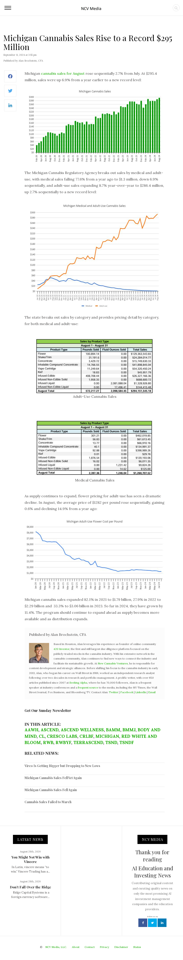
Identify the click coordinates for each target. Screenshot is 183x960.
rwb (48, 742)
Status (137, 947)
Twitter (113, 692)
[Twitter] (10, 93)
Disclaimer (121, 947)
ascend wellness (82, 729)
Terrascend (88, 742)
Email (152, 692)
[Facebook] (10, 78)
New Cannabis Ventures (113, 663)
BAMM (113, 729)
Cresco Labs (62, 736)
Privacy (104, 947)
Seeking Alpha (78, 682)
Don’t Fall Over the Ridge (30, 887)
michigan (107, 736)
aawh (31, 729)
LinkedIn (140, 692)
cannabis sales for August (63, 73)
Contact (90, 947)
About (75, 947)
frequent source (88, 687)
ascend (49, 729)
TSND (111, 742)
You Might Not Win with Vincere (30, 859)
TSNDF (126, 742)
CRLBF (86, 736)
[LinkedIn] (10, 107)
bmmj (129, 729)
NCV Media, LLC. (56, 947)
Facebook (126, 692)
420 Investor (61, 649)
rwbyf (63, 742)
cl (42, 736)
